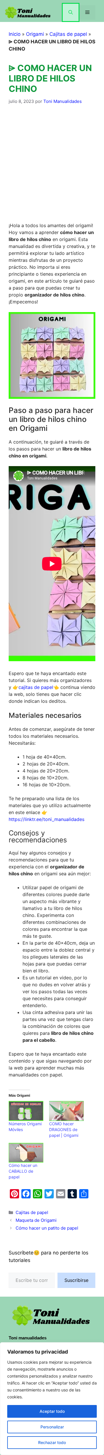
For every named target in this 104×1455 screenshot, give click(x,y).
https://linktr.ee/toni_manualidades (46, 819)
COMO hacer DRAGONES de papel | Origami (63, 1129)
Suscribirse (76, 1280)
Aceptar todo (52, 1411)
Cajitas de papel (68, 34)
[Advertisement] (52, 167)
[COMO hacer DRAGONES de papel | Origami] (66, 1111)
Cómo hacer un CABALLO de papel (23, 1171)
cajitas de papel (35, 687)
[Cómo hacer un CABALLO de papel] (26, 1153)
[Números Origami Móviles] (26, 1111)
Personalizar (52, 1426)
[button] (70, 12)
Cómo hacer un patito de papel (47, 1228)
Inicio (15, 34)
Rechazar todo (52, 1442)
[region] (52, 1398)
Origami (35, 34)
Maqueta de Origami (36, 1220)
